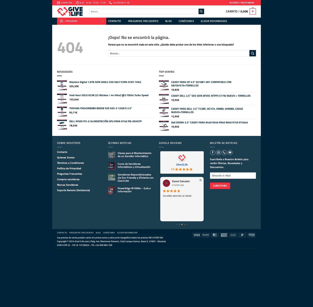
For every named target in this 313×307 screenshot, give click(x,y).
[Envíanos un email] (218, 152)
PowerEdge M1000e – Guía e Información (134, 190)
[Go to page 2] (179, 224)
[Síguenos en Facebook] (212, 152)
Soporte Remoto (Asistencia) (73, 190)
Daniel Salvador (181, 181)
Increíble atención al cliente (177, 195)
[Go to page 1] (176, 224)
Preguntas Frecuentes (143, 21)
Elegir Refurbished (214, 21)
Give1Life (182, 164)
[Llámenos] (224, 152)
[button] (242, 2)
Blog (168, 21)
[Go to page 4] (184, 224)
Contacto (114, 21)
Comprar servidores (68, 179)
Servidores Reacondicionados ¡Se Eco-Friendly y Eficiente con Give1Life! (136, 178)
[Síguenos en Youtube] (230, 152)
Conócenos (186, 21)
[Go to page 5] (187, 224)
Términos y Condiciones (70, 163)
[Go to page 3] (182, 224)
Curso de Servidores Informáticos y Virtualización (134, 165)
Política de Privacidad (69, 168)
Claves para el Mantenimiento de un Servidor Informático (134, 155)
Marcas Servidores (67, 185)
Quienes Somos (66, 157)
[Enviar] (201, 11)
